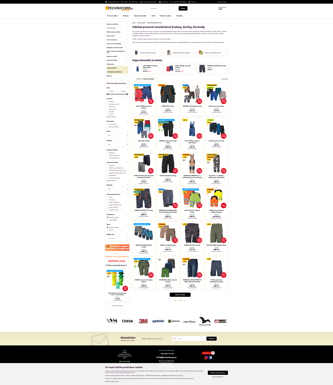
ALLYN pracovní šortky (216, 141)
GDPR (124, 357)
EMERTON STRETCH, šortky (216, 66)
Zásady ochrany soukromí (112, 381)
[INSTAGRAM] (206, 359)
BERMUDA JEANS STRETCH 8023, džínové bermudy (192, 281)
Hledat (183, 8)
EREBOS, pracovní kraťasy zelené (143, 281)
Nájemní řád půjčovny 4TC (124, 356)
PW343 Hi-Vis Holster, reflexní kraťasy (216, 211)
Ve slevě (111, 230)
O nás (124, 350)
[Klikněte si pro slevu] (117, 250)
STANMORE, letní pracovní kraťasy (168, 281)
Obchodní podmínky (124, 354)
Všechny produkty (114, 217)
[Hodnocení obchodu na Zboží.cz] (208, 354)
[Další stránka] (185, 300)
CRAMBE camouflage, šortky (192, 106)
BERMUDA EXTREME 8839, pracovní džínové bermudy (168, 211)
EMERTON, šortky (168, 106)
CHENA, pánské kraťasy (168, 245)
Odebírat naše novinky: (128, 340)
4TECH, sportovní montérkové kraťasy (216, 281)
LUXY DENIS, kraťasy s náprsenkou (150, 66)
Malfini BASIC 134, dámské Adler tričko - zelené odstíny (117, 293)
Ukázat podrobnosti (217, 376)
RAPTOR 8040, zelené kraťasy (216, 245)
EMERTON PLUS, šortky (192, 245)
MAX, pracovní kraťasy (216, 106)
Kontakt (124, 352)
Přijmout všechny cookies (217, 373)
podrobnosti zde (149, 375)
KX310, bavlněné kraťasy (168, 175)
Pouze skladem (113, 220)
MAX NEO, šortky (144, 141)
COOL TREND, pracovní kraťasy (183, 66)
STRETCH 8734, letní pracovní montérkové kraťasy (144, 176)
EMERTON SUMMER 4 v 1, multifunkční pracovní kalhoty (192, 176)
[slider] (107, 94)
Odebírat (212, 338)
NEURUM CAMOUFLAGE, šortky (144, 246)
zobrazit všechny (111, 116)
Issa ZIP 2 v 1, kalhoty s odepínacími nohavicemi (216, 176)
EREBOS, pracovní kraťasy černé (168, 141)
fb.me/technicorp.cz (117, 305)
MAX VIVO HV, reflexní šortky (192, 211)
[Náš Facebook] (210, 359)
